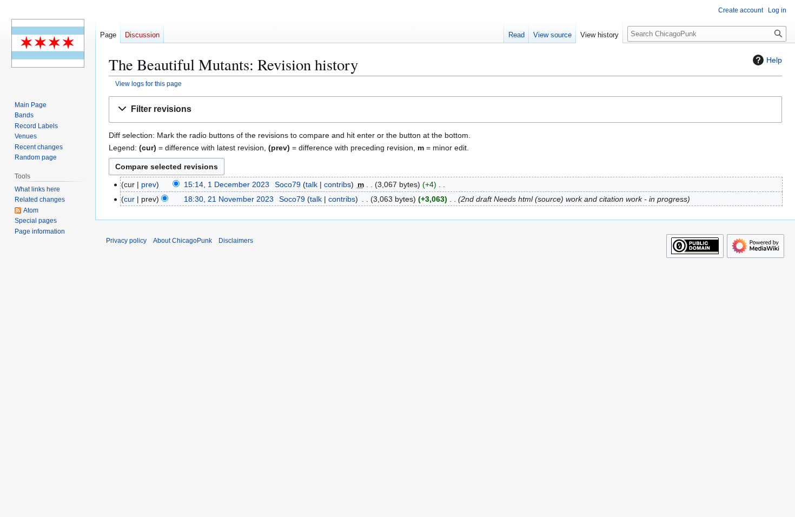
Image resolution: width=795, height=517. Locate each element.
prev (148, 184)
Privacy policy (126, 240)
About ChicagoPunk (182, 240)
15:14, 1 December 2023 (226, 184)
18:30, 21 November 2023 (229, 199)
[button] (445, 109)
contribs (337, 184)
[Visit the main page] (47, 43)
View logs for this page (148, 83)
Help (774, 60)
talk (311, 184)
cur (129, 199)
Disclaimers (235, 240)
